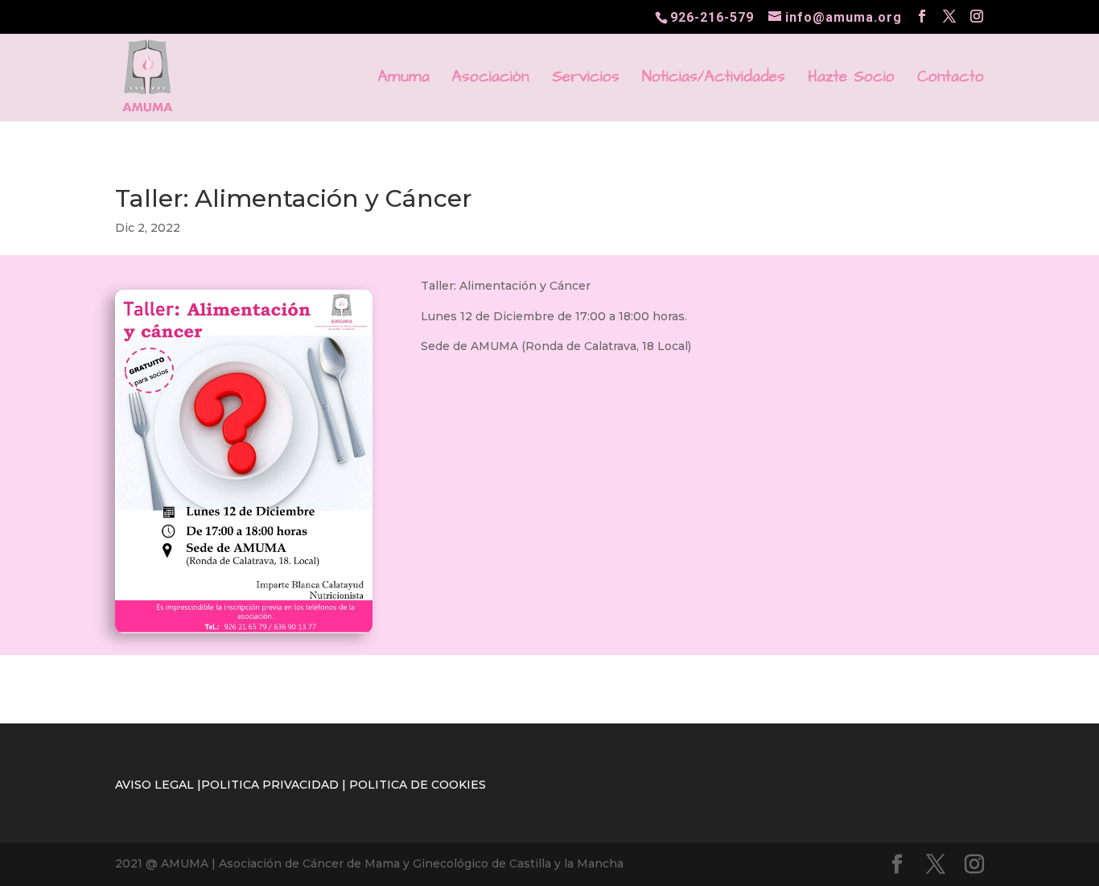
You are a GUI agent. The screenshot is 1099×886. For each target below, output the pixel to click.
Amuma (404, 80)
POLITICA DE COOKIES (417, 784)
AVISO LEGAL (154, 784)
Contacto (950, 80)
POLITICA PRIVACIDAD (270, 784)
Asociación (490, 80)
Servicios (585, 80)
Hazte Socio (851, 80)
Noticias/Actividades (713, 80)
